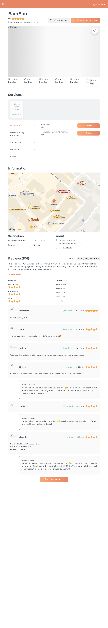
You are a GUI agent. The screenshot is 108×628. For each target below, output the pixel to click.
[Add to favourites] (95, 31)
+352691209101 (66, 248)
